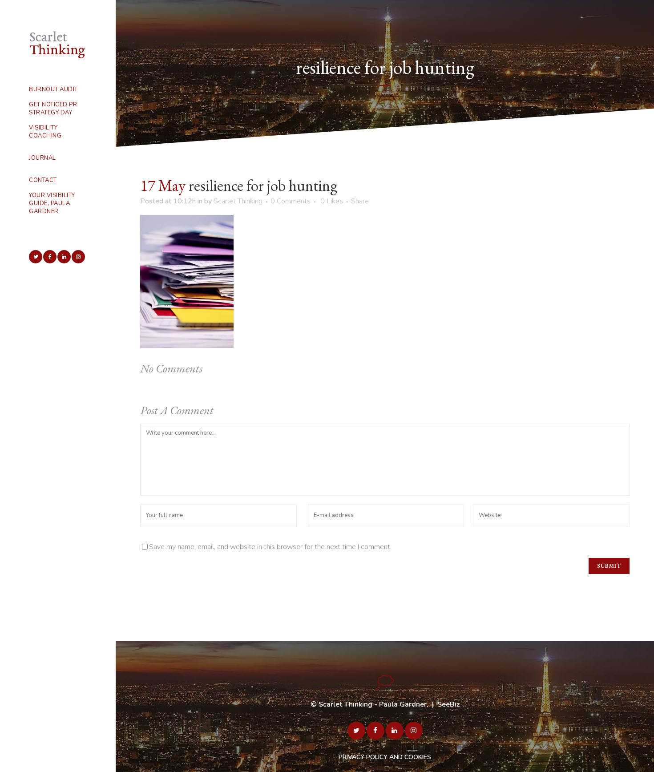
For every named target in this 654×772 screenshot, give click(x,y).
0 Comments (290, 201)
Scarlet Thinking (238, 201)
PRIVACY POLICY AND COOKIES (385, 757)
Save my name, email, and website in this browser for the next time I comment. (270, 547)
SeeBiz (448, 704)
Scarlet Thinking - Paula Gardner (373, 704)
